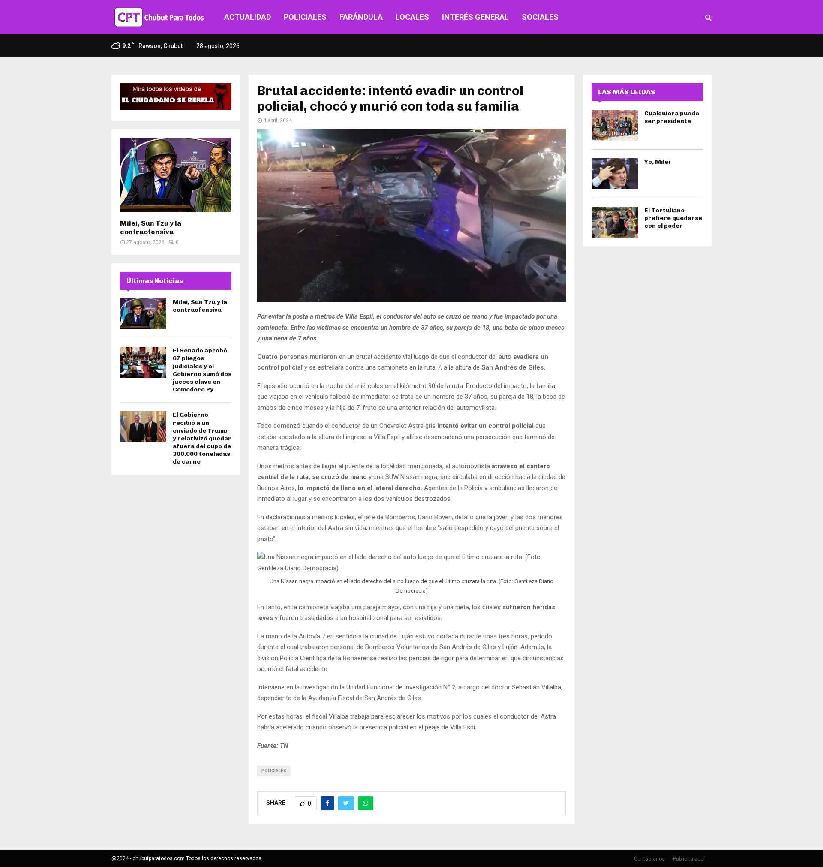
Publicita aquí (689, 859)
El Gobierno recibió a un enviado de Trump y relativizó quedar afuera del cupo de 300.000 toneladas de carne (202, 438)
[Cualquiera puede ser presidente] (615, 125)
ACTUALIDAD (247, 16)
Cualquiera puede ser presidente (671, 117)
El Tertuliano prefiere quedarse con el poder (673, 218)
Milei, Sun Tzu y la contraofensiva (150, 227)
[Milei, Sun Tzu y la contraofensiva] (175, 175)
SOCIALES (540, 16)
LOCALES (412, 16)
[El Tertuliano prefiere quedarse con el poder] (615, 222)
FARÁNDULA (361, 16)
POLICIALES (305, 16)
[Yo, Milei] (615, 173)
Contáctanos (649, 859)
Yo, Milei (657, 162)
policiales (273, 770)
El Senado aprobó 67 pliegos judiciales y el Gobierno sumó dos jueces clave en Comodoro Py (202, 370)
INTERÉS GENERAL (475, 16)
